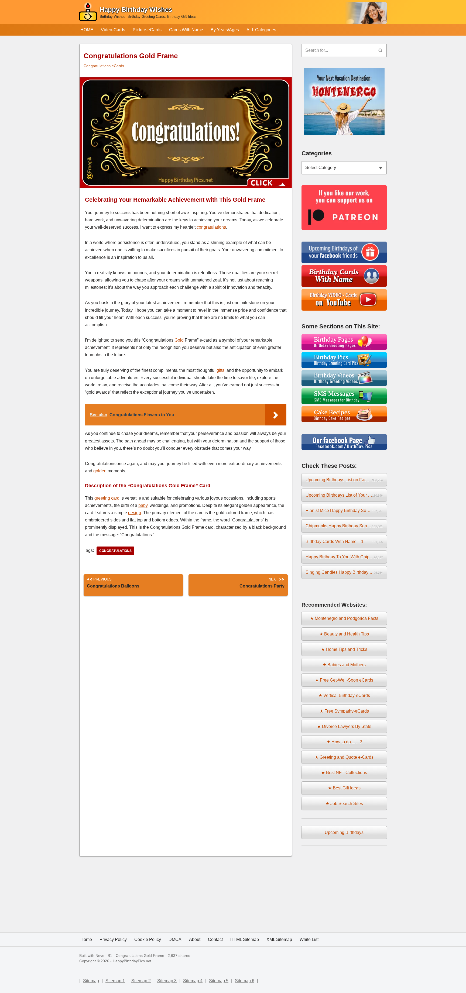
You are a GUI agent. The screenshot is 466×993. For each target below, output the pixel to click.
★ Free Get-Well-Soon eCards (344, 680)
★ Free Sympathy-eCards (344, 711)
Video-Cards (113, 30)
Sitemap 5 (218, 980)
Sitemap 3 (167, 980)
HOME (86, 30)
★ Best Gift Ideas (344, 788)
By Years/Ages (225, 30)
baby (143, 505)
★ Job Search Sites (344, 803)
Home (86, 939)
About (194, 939)
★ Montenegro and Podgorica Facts (344, 618)
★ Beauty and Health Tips (344, 634)
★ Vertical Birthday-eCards (344, 695)
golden (100, 471)
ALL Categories (261, 30)
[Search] (381, 50)
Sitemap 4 (193, 980)
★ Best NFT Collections (344, 772)
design (134, 512)
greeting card (106, 498)
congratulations (211, 227)
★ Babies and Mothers (344, 664)
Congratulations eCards (104, 66)
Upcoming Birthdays (344, 832)
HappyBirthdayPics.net (132, 961)
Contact (215, 939)
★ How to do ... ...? (344, 742)
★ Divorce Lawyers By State (344, 726)
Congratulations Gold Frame (140, 955)
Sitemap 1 (115, 980)
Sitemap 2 (141, 980)
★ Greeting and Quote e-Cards (344, 757)
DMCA (175, 939)
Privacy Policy (113, 939)
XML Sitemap (279, 939)
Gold (179, 340)
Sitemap (91, 980)
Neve (99, 955)
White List (309, 939)
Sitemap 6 (244, 980)
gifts (220, 370)
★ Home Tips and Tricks (344, 649)
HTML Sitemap (244, 939)
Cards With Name (186, 30)
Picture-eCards (147, 30)
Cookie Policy (147, 939)
